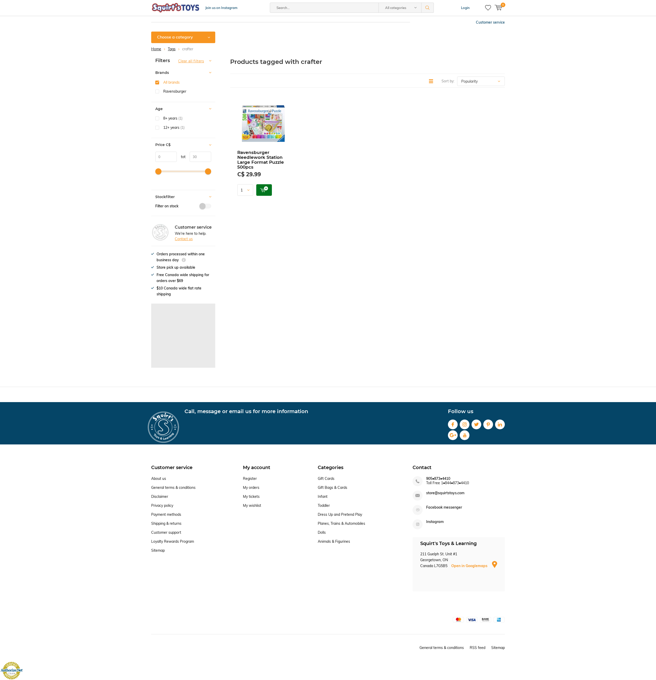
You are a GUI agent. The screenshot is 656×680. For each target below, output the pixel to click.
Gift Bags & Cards (332, 487)
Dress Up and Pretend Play (340, 514)
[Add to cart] (264, 190)
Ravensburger (174, 91)
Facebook (453, 424)
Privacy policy (162, 505)
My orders (251, 487)
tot (181, 156)
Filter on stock (166, 206)
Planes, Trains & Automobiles (341, 523)
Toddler (324, 505)
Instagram (464, 424)
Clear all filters (191, 61)
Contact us (184, 239)
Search (428, 8)
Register (250, 478)
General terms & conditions (173, 487)
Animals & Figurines (334, 541)
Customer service (490, 22)
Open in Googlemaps (469, 566)
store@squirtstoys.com (445, 493)
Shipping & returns (166, 523)
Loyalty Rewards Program (172, 541)
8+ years (172, 118)
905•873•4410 (438, 479)
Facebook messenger (444, 507)
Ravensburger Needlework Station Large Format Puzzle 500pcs (260, 160)
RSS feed (477, 647)
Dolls (322, 532)
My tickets (251, 496)
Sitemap (158, 550)
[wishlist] (488, 7)
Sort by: (448, 81)
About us (158, 478)
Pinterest (488, 424)
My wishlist (252, 505)
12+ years (173, 127)
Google (453, 435)
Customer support (166, 532)
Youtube (464, 435)
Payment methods (166, 514)
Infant (322, 496)
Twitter (476, 424)
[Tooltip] (184, 261)
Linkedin (500, 424)
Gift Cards (326, 478)
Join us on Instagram (221, 8)
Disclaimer (159, 496)
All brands (171, 82)
